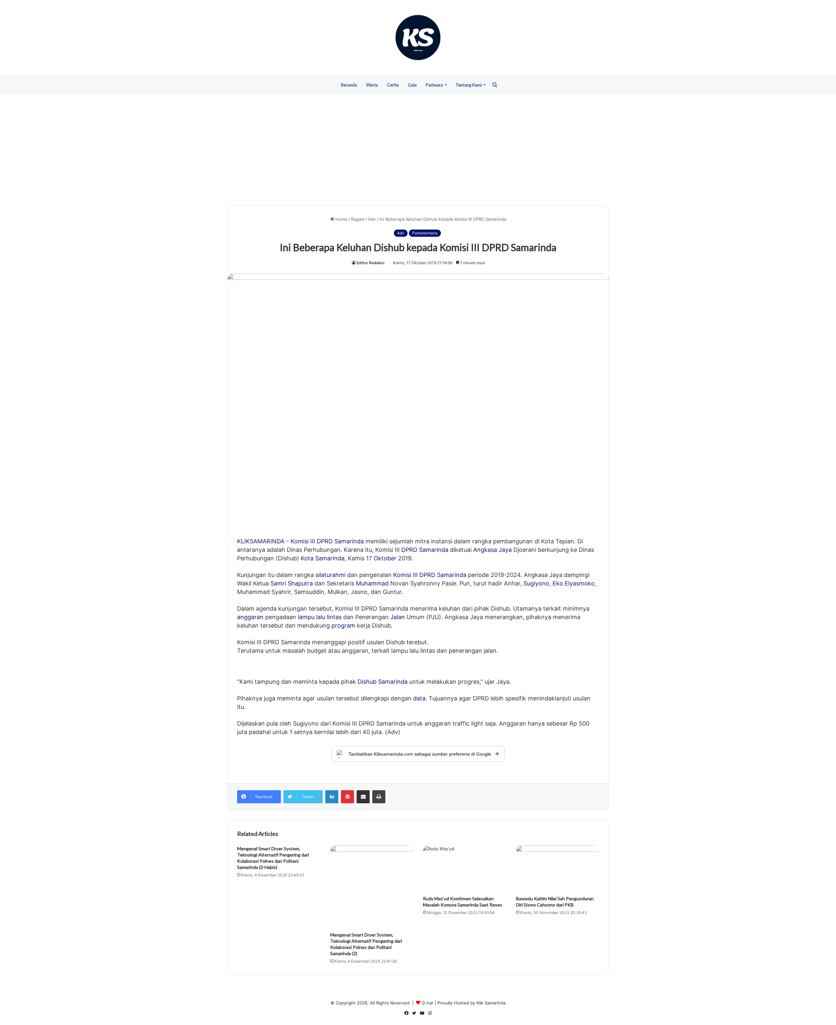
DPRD (325, 541)
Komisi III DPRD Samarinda (429, 574)
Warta (372, 85)
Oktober (385, 558)
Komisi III (303, 541)
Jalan (397, 617)
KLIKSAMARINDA (260, 541)
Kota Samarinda (323, 558)
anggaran (250, 617)
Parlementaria (425, 233)
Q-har (427, 1002)
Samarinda (349, 541)
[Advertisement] (418, 150)
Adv (372, 219)
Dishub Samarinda (383, 681)
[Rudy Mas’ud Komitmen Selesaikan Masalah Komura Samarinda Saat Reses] (464, 868)
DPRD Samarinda (424, 549)
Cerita (393, 85)
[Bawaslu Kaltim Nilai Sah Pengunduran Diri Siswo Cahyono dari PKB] (557, 868)
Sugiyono (536, 583)
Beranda (349, 85)
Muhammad (372, 583)
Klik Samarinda (491, 1002)
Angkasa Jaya (492, 549)
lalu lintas (329, 617)
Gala (412, 85)
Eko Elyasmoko (574, 583)
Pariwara (434, 85)
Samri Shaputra (291, 583)
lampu (306, 617)
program (343, 625)
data (419, 698)
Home (340, 219)
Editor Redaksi (370, 262)
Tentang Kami (469, 85)
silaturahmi (330, 574)
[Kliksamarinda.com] (418, 37)
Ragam (357, 219)
